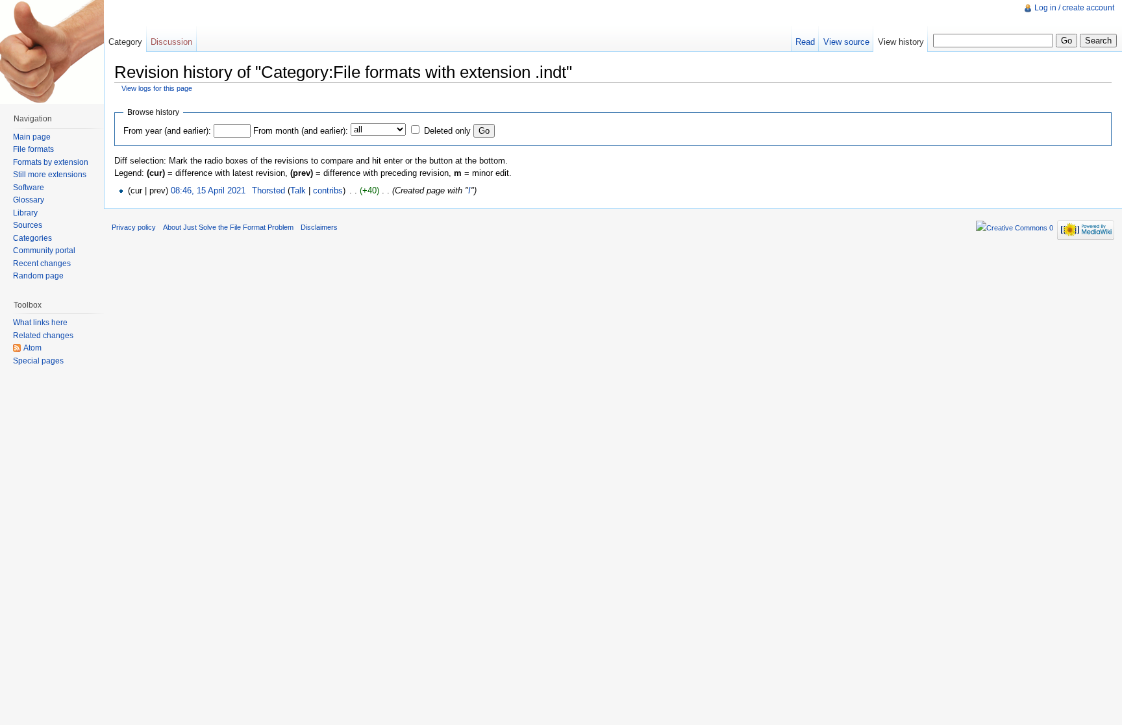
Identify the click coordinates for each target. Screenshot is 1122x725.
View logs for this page (156, 88)
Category (125, 42)
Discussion (171, 42)
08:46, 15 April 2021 (208, 190)
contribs (328, 190)
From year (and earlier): (167, 131)
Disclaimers (319, 227)
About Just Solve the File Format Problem (228, 227)
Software (28, 187)
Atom (32, 347)
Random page (38, 275)
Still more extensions (49, 174)
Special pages (38, 360)
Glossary (28, 199)
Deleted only (447, 131)
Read (805, 42)
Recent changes (42, 263)
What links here (40, 322)
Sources (27, 225)
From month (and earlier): (300, 131)
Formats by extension (50, 162)
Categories (32, 238)
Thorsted (268, 190)
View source (846, 42)
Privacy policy (134, 227)
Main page (32, 136)
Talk (298, 190)
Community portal (44, 250)
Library (25, 212)
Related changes (43, 335)
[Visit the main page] (52, 52)
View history (901, 42)
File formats (33, 149)
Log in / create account (1074, 7)
